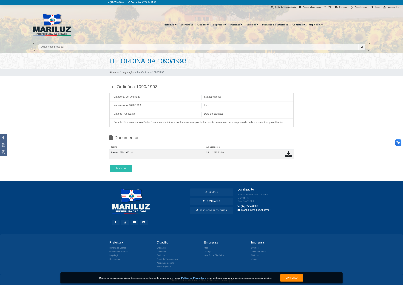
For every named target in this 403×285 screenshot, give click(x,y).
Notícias (255, 255)
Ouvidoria (161, 255)
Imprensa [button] (235, 24)
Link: (206, 105)
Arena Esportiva (164, 267)
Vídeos (254, 259)
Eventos (255, 248)
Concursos (161, 251)
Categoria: (119, 96)
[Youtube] (3, 145)
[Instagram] (3, 152)
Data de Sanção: (213, 113)
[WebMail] (144, 222)
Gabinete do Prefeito (118, 251)
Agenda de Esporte (165, 263)
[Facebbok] (115, 222)
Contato (212, 192)
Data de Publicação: (125, 113)
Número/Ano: (121, 105)
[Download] (288, 156)
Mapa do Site (316, 24)
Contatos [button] (298, 24)
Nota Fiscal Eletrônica (214, 255)
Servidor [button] (252, 24)
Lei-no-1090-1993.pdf (122, 152)
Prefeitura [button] (169, 24)
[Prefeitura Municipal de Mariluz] (52, 24)
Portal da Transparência (167, 259)
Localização (212, 201)
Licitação (208, 251)
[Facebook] (3, 137)
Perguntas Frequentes (212, 210)
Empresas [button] (219, 24)
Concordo (292, 278)
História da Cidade (117, 248)
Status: (208, 96)
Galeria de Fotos (258, 251)
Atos (206, 248)
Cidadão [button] (202, 24)
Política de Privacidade (193, 278)
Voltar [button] (122, 168)
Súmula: (118, 122)
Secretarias (187, 24)
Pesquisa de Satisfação (275, 24)
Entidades (161, 248)
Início (115, 72)
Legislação (128, 72)
